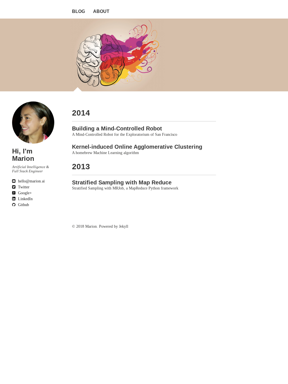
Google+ (24, 193)
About (101, 11)
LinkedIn (25, 199)
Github (23, 205)
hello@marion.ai (31, 181)
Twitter (23, 187)
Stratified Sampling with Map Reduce (122, 182)
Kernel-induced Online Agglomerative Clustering (137, 147)
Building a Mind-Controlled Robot (117, 128)
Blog (78, 11)
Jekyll (123, 226)
